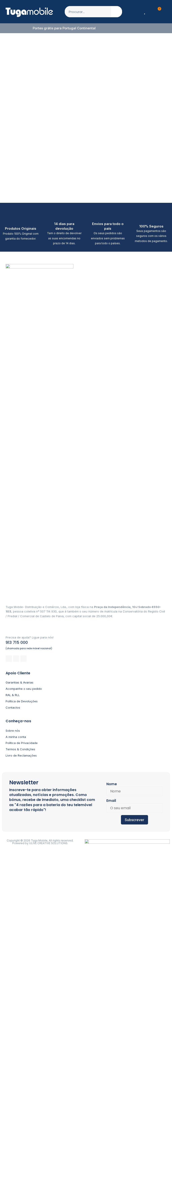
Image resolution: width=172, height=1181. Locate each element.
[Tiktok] (23, 658)
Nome (111, 784)
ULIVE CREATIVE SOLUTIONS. (48, 843)
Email (111, 800)
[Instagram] (16, 658)
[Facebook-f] (9, 658)
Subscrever (134, 820)
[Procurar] (116, 11)
